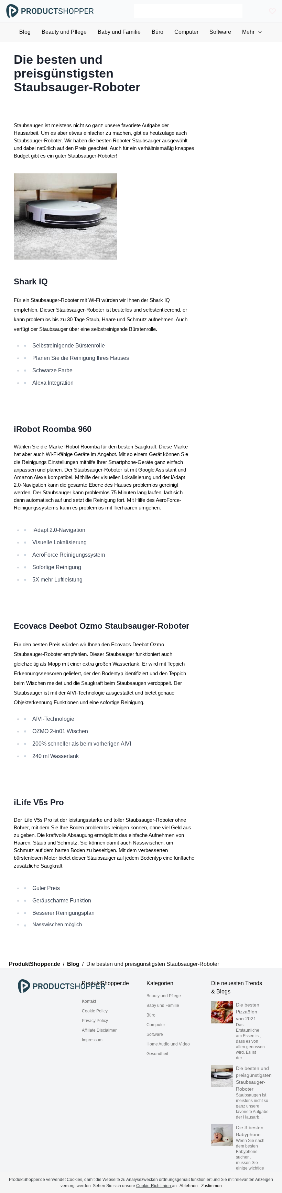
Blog (73, 964)
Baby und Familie (163, 1005)
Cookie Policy (95, 1011)
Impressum (92, 1040)
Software (155, 1034)
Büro (151, 1015)
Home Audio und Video (168, 1044)
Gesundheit (157, 1053)
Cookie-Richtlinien (154, 1185)
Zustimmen (211, 1185)
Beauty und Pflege (164, 995)
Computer (156, 1024)
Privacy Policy (95, 1020)
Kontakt (89, 1001)
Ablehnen (189, 1185)
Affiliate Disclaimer (99, 1030)
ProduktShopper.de (34, 964)
